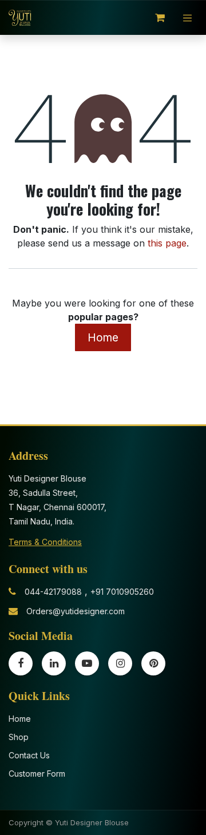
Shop (19, 737)
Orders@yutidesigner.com (75, 611)
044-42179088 (53, 592)
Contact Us (29, 755)
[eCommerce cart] (160, 17)
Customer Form (37, 773)
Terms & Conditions (45, 542)
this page (167, 243)
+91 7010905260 (122, 592)
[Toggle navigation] (187, 17)
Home (103, 337)
